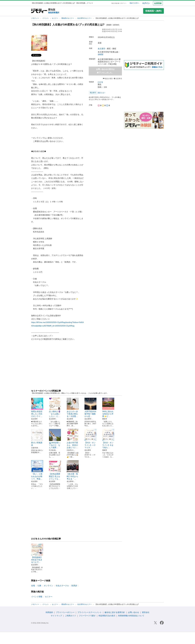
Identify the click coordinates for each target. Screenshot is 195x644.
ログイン (146, 3)
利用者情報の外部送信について (131, 616)
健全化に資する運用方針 (115, 612)
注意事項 (119, 78)
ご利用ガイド (70, 616)
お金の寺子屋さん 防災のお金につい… (72, 445)
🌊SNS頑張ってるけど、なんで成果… (54, 445)
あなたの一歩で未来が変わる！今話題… (72, 413)
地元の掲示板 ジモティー (118, 3)
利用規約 (49, 612)
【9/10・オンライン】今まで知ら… (107, 445)
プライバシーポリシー (65, 612)
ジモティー (35, 18)
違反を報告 (108, 78)
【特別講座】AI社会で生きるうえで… (36, 559)
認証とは (101, 93)
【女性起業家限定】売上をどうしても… (54, 476)
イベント (45, 18)
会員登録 (158, 3)
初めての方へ (134, 3)
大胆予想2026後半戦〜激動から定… (90, 413)
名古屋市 (101, 49)
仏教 (39, 585)
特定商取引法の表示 (107, 616)
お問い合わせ (133, 612)
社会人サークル (62, 585)
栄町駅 (100, 54)
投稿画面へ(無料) (153, 11)
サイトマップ (56, 616)
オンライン (48, 585)
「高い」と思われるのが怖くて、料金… (36, 476)
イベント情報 (36, 597)
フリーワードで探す (87, 616)
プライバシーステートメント (89, 612)
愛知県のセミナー (68, 18)
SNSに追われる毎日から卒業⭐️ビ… (107, 413)
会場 (33, 585)
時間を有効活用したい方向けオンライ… (36, 413)
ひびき (100, 82)
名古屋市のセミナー (84, 18)
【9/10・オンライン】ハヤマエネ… (90, 445)
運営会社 (145, 612)
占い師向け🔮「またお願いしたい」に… (54, 413)
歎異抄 (74, 585)
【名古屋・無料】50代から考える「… (72, 476)
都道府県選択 (53, 12)
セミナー (55, 18)
